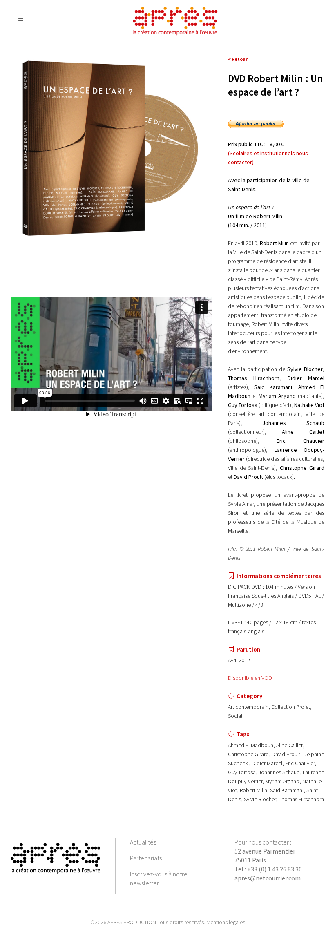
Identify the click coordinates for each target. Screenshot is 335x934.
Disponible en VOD (250, 678)
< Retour (238, 59)
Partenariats (146, 858)
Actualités (143, 842)
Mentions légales (225, 922)
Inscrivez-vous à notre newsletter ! (159, 878)
